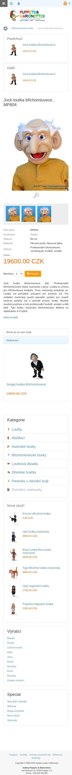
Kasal (10, 661)
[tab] (35, 332)
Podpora (13, 755)
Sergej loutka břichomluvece (26, 384)
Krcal (10, 671)
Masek (11, 638)
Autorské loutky (24, 446)
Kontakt (23, 755)
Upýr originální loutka (36, 586)
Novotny (11, 666)
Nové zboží (13, 715)
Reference (58, 755)
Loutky (17, 429)
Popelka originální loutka (38, 604)
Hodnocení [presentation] (12, 340)
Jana (10, 656)
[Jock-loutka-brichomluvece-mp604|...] (44, 214)
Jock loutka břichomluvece (39, 44)
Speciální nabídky (17, 701)
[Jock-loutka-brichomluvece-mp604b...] (28, 214)
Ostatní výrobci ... (17, 680)
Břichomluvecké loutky (22, 28)
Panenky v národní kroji (30, 481)
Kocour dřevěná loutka (37, 513)
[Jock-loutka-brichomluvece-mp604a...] (12, 214)
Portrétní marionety (27, 490)
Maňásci (18, 438)
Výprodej (12, 720)
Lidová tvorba (14, 647)
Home (5, 28)
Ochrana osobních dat (39, 755)
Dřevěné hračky (24, 472)
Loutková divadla (25, 464)
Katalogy (36, 758)
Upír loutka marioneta (36, 531)
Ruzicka (11, 675)
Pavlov (34, 234)
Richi (10, 652)
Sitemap (11, 706)
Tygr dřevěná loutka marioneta (41, 567)
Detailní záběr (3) (36, 195)
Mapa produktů (15, 710)
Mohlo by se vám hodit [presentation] (18, 332)
